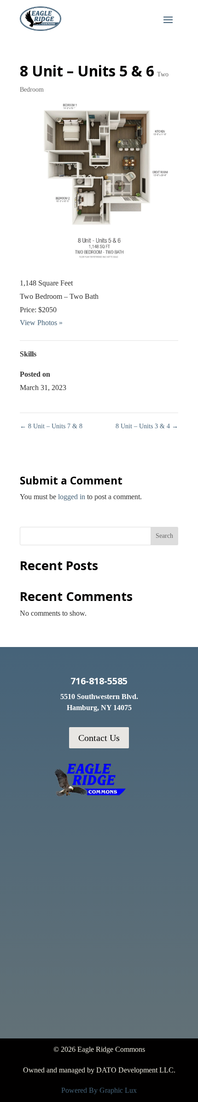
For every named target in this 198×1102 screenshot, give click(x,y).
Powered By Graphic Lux (99, 1090)
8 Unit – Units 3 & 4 (147, 426)
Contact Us (99, 738)
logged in (71, 497)
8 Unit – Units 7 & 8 (51, 426)
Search (164, 535)
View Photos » (41, 323)
